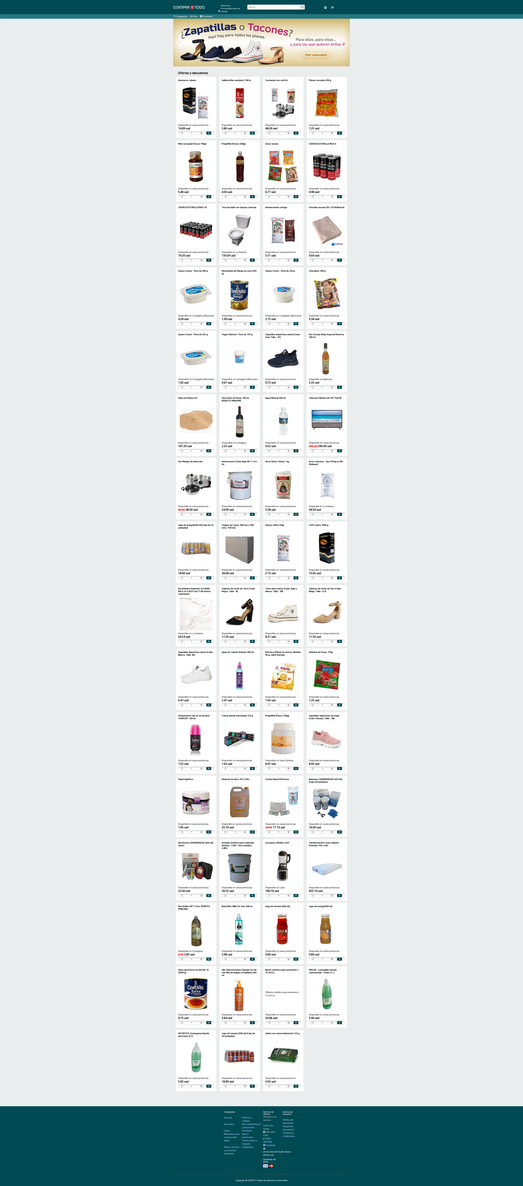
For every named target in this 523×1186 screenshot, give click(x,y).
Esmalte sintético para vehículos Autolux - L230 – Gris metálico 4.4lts (238, 845)
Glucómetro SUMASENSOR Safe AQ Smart (195, 844)
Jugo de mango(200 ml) (320, 906)
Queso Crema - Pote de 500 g (193, 270)
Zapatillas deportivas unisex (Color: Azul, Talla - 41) (282, 335)
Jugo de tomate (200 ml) (277, 906)
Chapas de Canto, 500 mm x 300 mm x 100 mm (238, 526)
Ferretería (247, 1130)
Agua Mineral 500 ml (275, 398)
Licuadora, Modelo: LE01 (277, 842)
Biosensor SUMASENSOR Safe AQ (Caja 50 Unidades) (325, 780)
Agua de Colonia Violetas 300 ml (238, 652)
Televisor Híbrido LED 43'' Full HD (325, 398)
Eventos (228, 1117)
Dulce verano (271, 143)
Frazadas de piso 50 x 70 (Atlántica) (326, 207)
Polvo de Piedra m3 (187, 398)
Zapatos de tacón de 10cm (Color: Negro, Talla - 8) (239, 589)
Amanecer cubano (187, 80)
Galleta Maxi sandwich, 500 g (236, 80)
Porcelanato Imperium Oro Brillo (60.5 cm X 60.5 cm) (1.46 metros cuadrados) (194, 591)
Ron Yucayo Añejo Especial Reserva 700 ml (326, 335)
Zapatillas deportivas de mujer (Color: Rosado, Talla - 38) (324, 717)
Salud (226, 1140)
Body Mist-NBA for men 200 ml (237, 906)
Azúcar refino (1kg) (274, 525)
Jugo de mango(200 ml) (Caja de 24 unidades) (195, 526)
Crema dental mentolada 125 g (237, 715)
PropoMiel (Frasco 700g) (277, 715)
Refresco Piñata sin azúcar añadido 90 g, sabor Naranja (283, 653)
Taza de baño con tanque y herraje (239, 207)
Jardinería (229, 1153)
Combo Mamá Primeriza (277, 779)
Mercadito (229, 1124)
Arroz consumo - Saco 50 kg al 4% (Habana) (326, 462)
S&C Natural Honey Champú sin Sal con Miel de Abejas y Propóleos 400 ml (239, 972)
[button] (180, 42)
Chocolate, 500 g (317, 270)
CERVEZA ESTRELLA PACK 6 (322, 143)
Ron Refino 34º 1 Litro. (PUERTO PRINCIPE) (194, 907)
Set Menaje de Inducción (190, 461)
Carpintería (247, 1147)
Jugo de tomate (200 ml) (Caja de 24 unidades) (238, 1034)
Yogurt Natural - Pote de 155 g (237, 334)
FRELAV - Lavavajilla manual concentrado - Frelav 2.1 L (323, 971)
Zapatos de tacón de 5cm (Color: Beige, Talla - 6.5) (325, 589)
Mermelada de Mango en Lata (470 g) (239, 272)
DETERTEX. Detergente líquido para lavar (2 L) (193, 1034)
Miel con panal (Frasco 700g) (192, 143)
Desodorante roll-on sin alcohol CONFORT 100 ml (193, 717)
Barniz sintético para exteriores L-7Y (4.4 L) (282, 971)
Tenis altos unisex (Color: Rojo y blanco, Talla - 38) (281, 589)
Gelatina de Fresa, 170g (321, 652)
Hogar (227, 1130)
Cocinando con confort (276, 80)
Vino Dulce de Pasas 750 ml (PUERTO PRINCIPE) (235, 399)
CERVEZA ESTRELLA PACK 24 (192, 207)
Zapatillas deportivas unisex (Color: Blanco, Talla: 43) (195, 653)
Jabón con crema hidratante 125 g (282, 1033)
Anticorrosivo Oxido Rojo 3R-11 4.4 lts (239, 462)
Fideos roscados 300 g (320, 80)
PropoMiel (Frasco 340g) (234, 143)
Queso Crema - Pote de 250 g (280, 270)
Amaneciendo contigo (276, 207)
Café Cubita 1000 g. (319, 525)
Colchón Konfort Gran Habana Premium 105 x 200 (324, 844)
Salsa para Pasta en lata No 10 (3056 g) (193, 971)
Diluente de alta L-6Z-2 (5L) (235, 779)
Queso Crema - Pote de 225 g (193, 334)
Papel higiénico (185, 779)
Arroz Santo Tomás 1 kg (277, 461)
